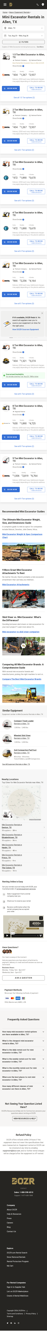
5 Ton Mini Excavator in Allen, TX (28, 264)
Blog (8, 1227)
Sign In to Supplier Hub (16, 1287)
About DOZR (12, 1210)
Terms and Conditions (15, 1314)
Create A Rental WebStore (17, 1296)
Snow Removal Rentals (16, 1257)
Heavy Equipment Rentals (19, 12)
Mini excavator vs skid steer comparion (20, 632)
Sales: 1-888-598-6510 (23, 1192)
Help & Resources (14, 1214)
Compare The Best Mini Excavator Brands (21, 679)
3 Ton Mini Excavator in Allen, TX (28, 163)
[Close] (42, 313)
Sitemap (10, 1316)
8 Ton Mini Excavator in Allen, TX (28, 407)
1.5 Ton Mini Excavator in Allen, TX (29, 56)
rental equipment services (26, 889)
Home (5, 12)
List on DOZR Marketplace (17, 1291)
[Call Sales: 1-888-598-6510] (39, 4)
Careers (10, 1223)
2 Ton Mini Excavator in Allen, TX (28, 111)
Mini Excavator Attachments (15, 584)
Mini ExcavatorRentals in (12, 826)
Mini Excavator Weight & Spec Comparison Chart (22, 536)
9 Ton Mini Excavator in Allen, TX (28, 459)
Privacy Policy (31, 1314)
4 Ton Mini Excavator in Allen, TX (28, 214)
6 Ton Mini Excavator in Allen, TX (28, 346)
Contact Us (11, 1231)
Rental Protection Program (18, 1261)
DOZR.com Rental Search (17, 1253)
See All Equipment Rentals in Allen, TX (16, 764)
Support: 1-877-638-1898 (23, 1195)
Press (9, 1218)
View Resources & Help (25, 1118)
